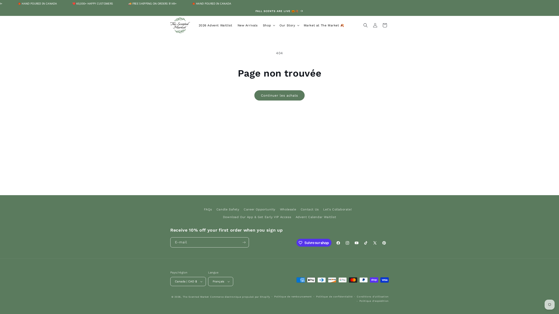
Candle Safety (227, 209)
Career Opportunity (259, 209)
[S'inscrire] (244, 242)
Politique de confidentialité (334, 296)
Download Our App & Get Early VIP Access (257, 217)
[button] (268, 25)
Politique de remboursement (293, 296)
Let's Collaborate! (337, 209)
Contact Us (310, 209)
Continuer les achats (279, 95)
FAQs (208, 209)
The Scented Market (196, 296)
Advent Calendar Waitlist (316, 217)
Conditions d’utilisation (373, 296)
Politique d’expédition (374, 301)
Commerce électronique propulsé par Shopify (240, 296)
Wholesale (288, 209)
